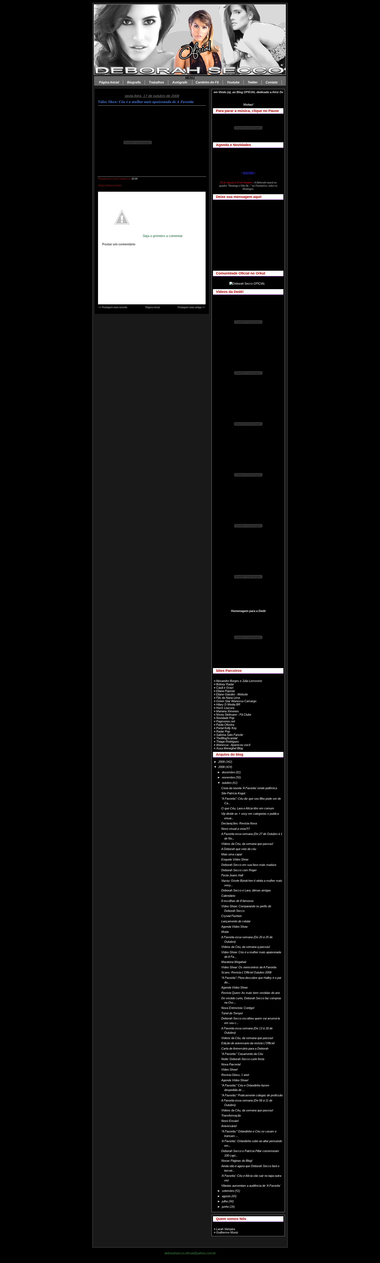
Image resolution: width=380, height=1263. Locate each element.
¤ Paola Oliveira (224, 724)
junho (226, 1206)
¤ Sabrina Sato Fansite (228, 734)
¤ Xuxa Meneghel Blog (228, 748)
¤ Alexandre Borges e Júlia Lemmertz (238, 681)
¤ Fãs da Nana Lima (227, 697)
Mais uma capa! (231, 854)
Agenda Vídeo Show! (234, 1080)
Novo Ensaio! (230, 1120)
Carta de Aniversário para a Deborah (244, 1048)
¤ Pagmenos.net (224, 721)
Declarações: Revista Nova (239, 823)
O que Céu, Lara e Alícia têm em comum (247, 808)
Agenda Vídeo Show (234, 926)
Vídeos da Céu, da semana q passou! (245, 946)
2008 (221, 767)
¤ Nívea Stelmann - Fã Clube (232, 714)
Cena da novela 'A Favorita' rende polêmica (249, 788)
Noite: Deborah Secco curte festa (242, 1059)
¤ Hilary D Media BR (227, 704)
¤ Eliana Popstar (224, 691)
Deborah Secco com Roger (239, 870)
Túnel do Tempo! (232, 1013)
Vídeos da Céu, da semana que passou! (247, 843)
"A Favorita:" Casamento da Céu (242, 1054)
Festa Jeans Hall (232, 875)
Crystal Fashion (231, 916)
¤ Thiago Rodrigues (226, 741)
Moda (225, 931)
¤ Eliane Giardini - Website (231, 694)
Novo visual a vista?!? (235, 828)
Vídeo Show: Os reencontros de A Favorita (248, 967)
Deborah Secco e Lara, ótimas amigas (246, 890)
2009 (221, 761)
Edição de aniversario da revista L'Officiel (248, 1043)
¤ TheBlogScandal (225, 738)
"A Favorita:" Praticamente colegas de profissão (252, 1095)
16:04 (134, 178)
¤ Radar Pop (222, 731)
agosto (226, 1196)
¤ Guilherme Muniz (226, 1232)
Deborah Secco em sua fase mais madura (248, 864)
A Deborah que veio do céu (238, 849)
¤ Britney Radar (224, 684)
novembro (229, 777)
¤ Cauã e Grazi (223, 687)
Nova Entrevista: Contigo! (237, 1008)
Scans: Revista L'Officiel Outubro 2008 (246, 972)
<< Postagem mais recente (113, 307)
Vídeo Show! (229, 1069)
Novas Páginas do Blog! (236, 1160)
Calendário (228, 895)
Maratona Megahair (233, 962)
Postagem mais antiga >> (191, 307)
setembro (228, 1190)
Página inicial (152, 307)
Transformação (231, 1115)
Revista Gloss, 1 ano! (235, 1075)
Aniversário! (229, 1126)
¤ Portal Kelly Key (225, 728)
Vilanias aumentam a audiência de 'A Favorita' (250, 1185)
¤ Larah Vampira (224, 1229)
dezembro (229, 772)
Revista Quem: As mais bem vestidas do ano (250, 992)
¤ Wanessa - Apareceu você (232, 745)
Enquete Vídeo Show (234, 859)
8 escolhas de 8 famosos (237, 901)
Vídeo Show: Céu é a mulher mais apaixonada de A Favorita (146, 101)
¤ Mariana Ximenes (226, 711)
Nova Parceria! (231, 1064)
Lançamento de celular (236, 921)
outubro (227, 782)
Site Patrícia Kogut (233, 793)
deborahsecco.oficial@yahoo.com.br (190, 1253)
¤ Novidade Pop (224, 718)
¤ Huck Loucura (224, 707)
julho (225, 1201)
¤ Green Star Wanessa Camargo (235, 701)
